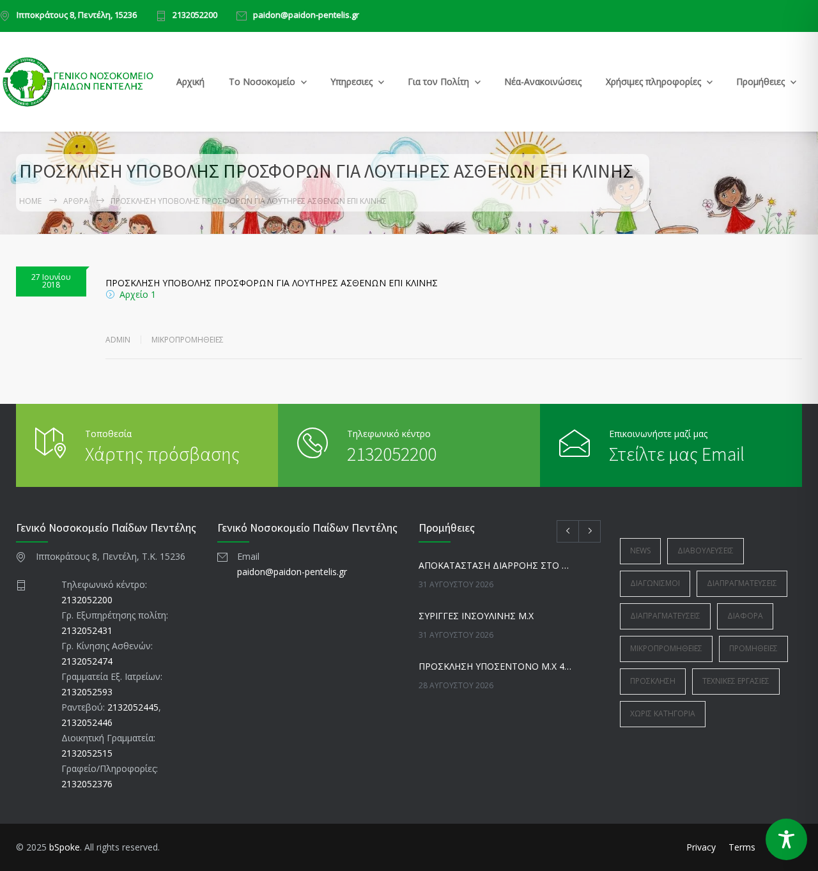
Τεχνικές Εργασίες (735, 680)
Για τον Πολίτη (438, 81)
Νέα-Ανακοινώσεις (543, 81)
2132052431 (86, 630)
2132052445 (132, 707)
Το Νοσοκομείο (262, 81)
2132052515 (86, 753)
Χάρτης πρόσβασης (162, 454)
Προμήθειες (760, 81)
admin (117, 339)
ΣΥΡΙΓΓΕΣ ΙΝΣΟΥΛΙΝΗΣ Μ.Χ (476, 616)
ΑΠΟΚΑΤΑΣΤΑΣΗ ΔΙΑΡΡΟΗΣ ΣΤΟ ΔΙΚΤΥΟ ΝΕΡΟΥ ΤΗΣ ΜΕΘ (496, 565)
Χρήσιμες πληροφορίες (653, 81)
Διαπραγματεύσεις (742, 583)
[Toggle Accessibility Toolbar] (786, 839)
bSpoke (64, 847)
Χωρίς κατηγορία (662, 713)
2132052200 (195, 15)
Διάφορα (745, 615)
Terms (742, 847)
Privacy (701, 847)
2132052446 (86, 722)
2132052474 (86, 661)
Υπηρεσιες (351, 81)
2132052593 (86, 692)
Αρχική (190, 81)
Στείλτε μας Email (677, 454)
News (640, 550)
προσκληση (652, 680)
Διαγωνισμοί (655, 583)
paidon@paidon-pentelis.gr (306, 15)
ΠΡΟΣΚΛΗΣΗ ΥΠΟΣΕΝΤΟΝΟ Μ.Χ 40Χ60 (496, 666)
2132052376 (86, 784)
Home (30, 201)
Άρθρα (76, 201)
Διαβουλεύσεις (705, 550)
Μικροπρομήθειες (187, 339)
